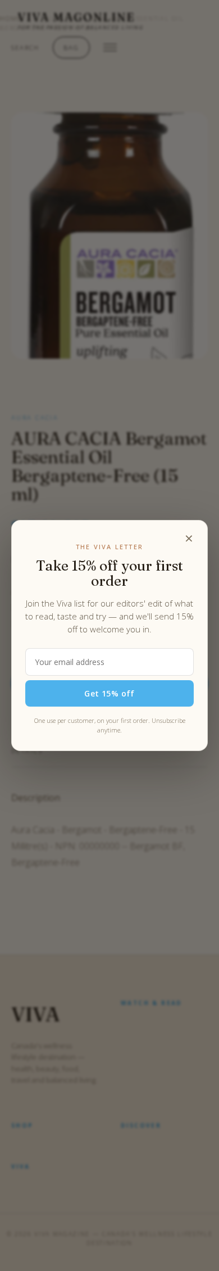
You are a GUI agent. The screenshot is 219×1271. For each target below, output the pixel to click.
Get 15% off (109, 693)
